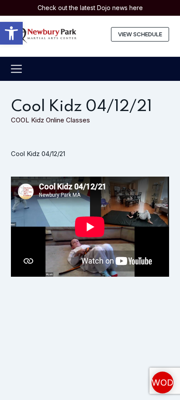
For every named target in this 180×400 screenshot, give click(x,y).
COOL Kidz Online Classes (50, 120)
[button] (11, 33)
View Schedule (140, 34)
